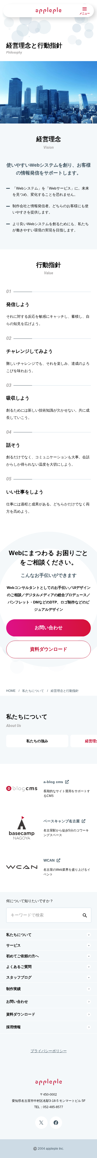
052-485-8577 (53, 1107)
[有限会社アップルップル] (49, 10)
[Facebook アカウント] (56, 1122)
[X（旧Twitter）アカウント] (41, 1122)
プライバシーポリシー (49, 1051)
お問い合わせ (49, 627)
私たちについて (33, 691)
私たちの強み (37, 741)
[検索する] (86, 915)
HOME (11, 691)
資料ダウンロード (48, 649)
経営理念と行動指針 (65, 691)
